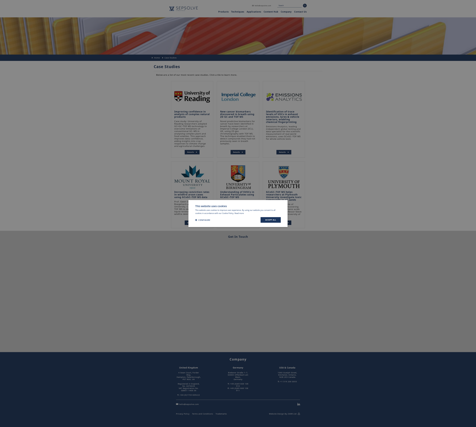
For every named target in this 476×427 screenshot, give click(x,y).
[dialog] (238, 213)
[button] (202, 220)
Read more (239, 213)
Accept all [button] (270, 220)
